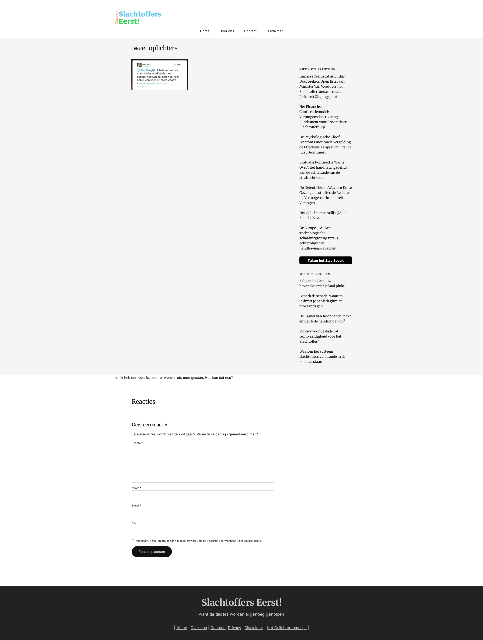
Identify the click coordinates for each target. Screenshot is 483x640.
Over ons (199, 627)
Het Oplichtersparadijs (287, 627)
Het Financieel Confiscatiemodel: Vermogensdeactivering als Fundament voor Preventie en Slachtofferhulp (323, 116)
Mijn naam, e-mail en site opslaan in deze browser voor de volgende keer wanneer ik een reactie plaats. (199, 540)
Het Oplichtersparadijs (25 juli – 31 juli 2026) (325, 215)
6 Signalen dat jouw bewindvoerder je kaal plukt (321, 283)
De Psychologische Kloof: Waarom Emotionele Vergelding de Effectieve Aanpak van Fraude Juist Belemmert (325, 144)
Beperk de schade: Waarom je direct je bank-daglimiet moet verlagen (321, 301)
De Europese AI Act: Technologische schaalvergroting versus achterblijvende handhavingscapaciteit (318, 238)
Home (181, 627)
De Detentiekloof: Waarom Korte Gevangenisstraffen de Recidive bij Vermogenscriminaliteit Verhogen (325, 195)
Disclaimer (254, 627)
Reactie (137, 442)
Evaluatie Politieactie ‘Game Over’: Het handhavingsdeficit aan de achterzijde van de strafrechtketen (323, 170)
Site (134, 523)
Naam (136, 488)
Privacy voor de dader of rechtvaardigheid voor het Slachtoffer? (320, 336)
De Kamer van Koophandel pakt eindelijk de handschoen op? (325, 318)
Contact (217, 627)
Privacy (234, 627)
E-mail (136, 505)
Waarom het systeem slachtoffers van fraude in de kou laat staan (322, 356)
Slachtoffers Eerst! (242, 602)
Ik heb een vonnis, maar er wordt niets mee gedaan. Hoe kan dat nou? (176, 378)
